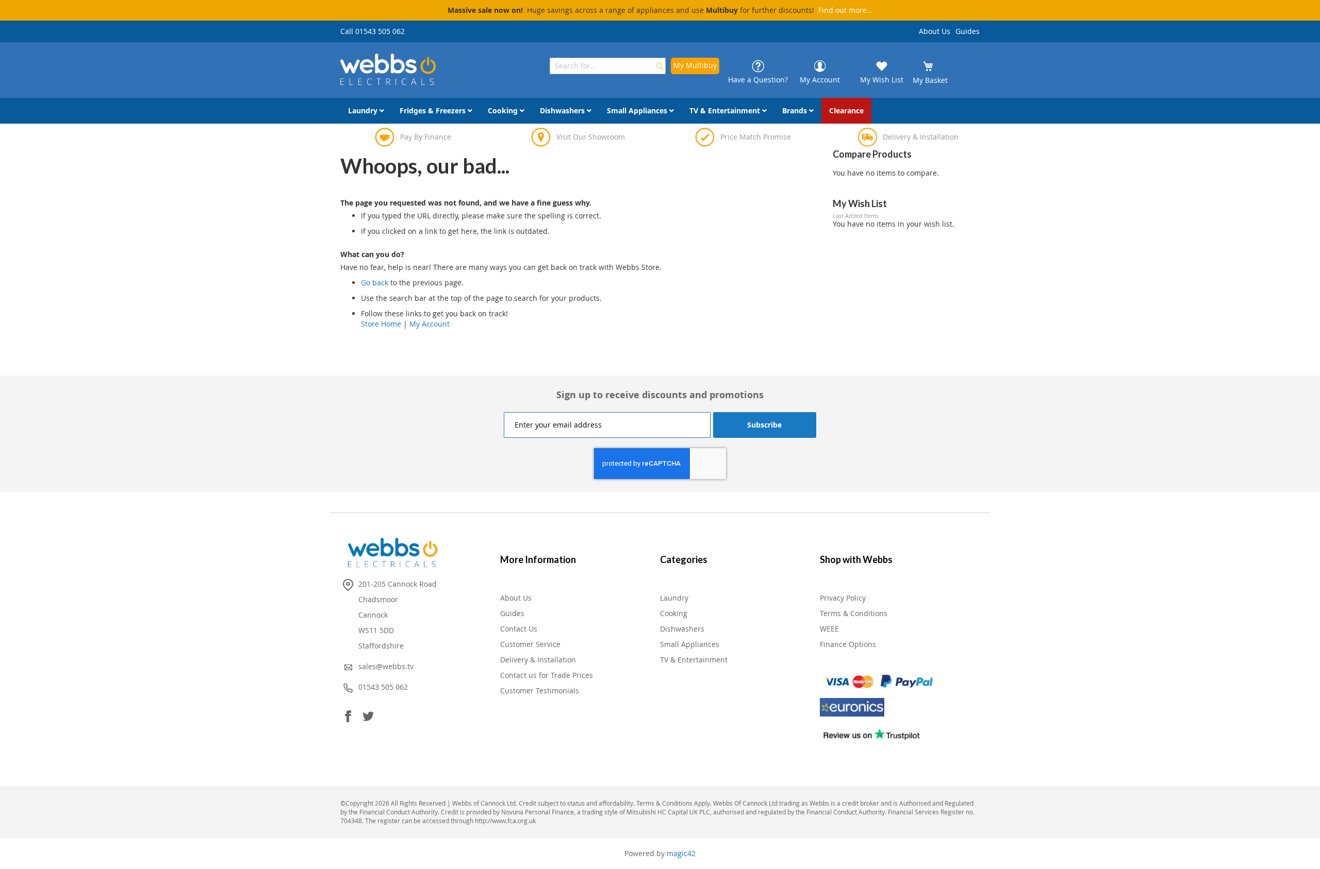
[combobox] (608, 66)
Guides (967, 31)
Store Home (381, 324)
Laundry (674, 598)
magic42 (681, 853)
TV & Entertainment (694, 659)
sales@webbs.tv (386, 666)
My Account (429, 324)
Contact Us (518, 629)
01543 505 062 (383, 687)
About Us (934, 31)
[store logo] (388, 69)
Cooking (673, 613)
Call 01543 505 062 (372, 31)
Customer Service (530, 644)
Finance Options (848, 644)
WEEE (829, 629)
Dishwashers (682, 629)
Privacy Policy (843, 598)
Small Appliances (689, 644)
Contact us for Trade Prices (546, 675)
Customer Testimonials (539, 690)
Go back (374, 282)
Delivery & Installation (538, 659)
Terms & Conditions (853, 613)
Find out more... (845, 10)
